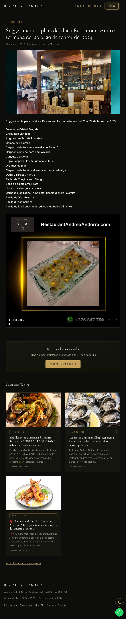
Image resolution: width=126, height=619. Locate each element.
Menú (112, 6)
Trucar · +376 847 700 (88, 6)
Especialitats (26, 605)
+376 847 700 (60, 592)
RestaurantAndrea (23, 6)
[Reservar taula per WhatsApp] (119, 612)
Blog (43, 605)
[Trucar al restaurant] (119, 602)
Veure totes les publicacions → (23, 563)
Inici (6, 605)
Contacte (51, 605)
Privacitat (62, 605)
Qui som (14, 605)
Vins (37, 605)
